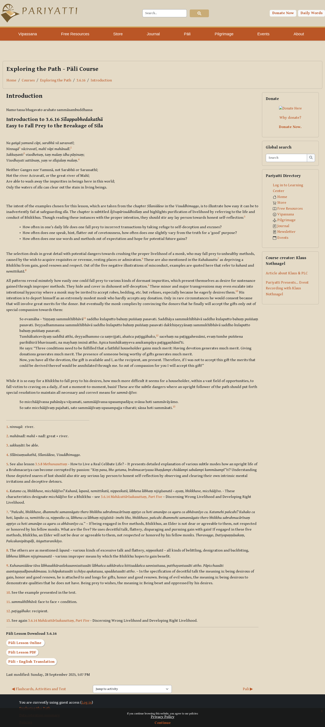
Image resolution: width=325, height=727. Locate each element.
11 (8, 602)
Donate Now (283, 13)
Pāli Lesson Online (25, 643)
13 (8, 620)
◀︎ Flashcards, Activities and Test (39, 689)
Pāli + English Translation (31, 661)
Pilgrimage (286, 220)
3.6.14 (131, 497)
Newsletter (286, 232)
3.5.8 (51, 464)
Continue (163, 723)
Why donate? (290, 117)
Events (282, 237)
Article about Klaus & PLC (287, 273)
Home (11, 80)
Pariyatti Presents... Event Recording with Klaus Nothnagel (287, 288)
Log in (87, 702)
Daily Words (312, 13)
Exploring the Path (55, 80)
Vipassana (285, 214)
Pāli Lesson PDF (22, 652)
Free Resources (290, 208)
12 (8, 611)
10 (8, 592)
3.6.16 (80, 80)
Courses (28, 80)
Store (281, 202)
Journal (283, 226)
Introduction (101, 80)
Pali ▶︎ (248, 689)
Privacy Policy (162, 717)
